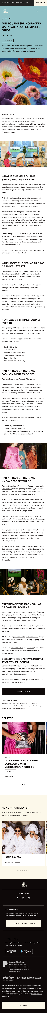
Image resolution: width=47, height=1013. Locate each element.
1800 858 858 (27, 969)
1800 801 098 (26, 967)
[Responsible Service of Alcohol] (8, 978)
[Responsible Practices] (29, 978)
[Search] (37, 11)
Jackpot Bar (6, 560)
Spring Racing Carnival (10, 615)
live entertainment (19, 639)
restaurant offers (17, 648)
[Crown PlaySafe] (17, 964)
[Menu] (42, 11)
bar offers (30, 648)
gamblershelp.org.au (14, 971)
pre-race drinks (19, 637)
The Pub (21, 557)
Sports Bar (28, 557)
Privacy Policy (36, 994)
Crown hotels (7, 489)
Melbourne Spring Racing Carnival (14, 124)
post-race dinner (32, 637)
